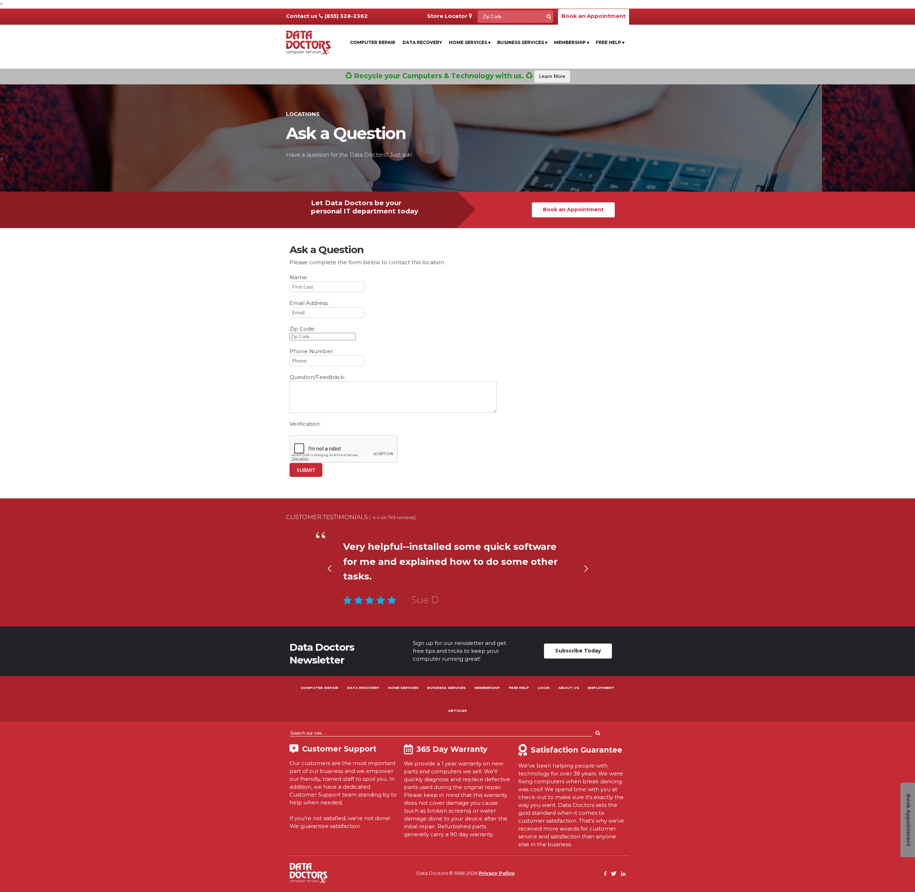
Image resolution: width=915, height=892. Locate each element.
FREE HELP (519, 688)
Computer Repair (372, 42)
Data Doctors (308, 873)
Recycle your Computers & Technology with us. (458, 76)
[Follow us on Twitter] (614, 874)
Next (586, 577)
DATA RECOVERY (363, 688)
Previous (329, 577)
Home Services (469, 42)
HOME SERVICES (403, 688)
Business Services (522, 42)
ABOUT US (568, 688)
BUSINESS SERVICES (446, 688)
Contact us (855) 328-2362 (327, 16)
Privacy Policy (497, 873)
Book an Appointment (593, 16)
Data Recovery (422, 42)
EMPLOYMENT (601, 688)
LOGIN (544, 688)
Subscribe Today (578, 650)
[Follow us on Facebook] (605, 874)
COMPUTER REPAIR (319, 688)
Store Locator (448, 16)
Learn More (552, 76)
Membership (571, 42)
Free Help (610, 42)
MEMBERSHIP (487, 688)
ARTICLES (457, 711)
